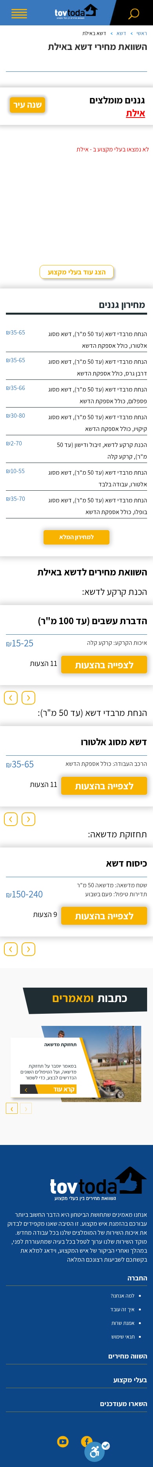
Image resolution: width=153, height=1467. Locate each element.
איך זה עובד (122, 1309)
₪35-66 (15, 388)
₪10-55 (15, 471)
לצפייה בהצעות (104, 664)
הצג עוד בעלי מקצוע (77, 271)
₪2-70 (14, 443)
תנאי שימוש (123, 1336)
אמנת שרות (123, 1322)
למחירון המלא (76, 537)
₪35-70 (15, 499)
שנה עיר (27, 104)
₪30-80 (15, 415)
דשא (121, 33)
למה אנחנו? (123, 1295)
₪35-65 (15, 332)
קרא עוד (64, 1088)
